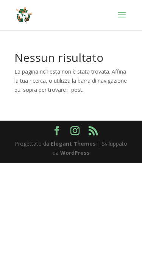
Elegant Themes (73, 143)
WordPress (75, 152)
